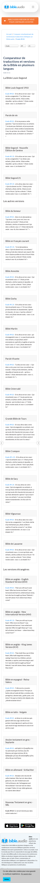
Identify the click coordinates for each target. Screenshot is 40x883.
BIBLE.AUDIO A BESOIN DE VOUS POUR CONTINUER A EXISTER (21, 21)
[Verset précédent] (1, 443)
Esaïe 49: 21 (9, 184)
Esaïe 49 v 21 (10, 457)
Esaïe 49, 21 (9, 305)
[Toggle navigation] (33, 7)
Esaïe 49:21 (9, 94)
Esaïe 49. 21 (9, 156)
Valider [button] (6, 879)
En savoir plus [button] (26, 874)
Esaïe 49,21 (9, 277)
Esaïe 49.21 (9, 121)
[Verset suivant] (38, 443)
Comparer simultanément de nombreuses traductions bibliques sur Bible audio (19, 36)
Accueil (9, 34)
